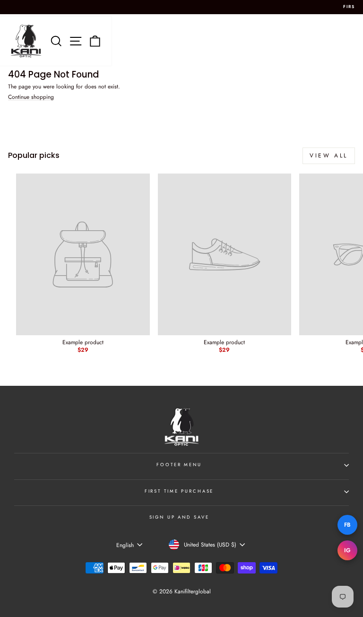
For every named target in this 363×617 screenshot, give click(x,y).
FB (347, 525)
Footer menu (179, 464)
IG (347, 550)
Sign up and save (179, 517)
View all (329, 155)
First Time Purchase (179, 491)
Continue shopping (31, 97)
